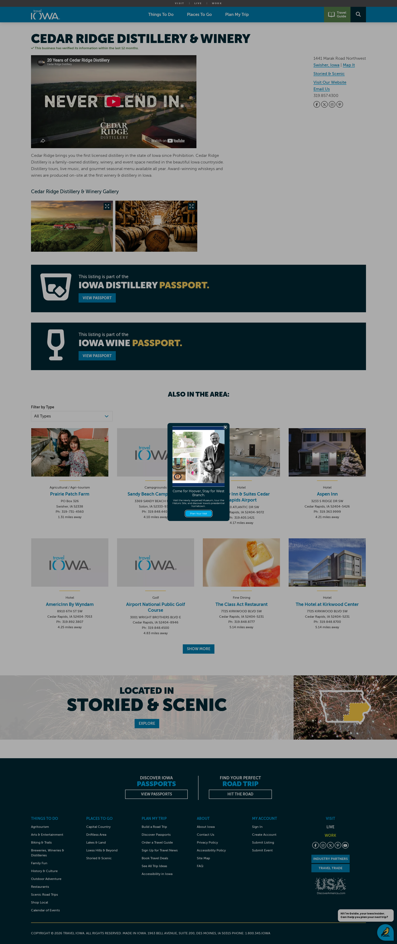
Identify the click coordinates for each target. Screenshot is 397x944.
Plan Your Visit (198, 513)
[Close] (225, 427)
